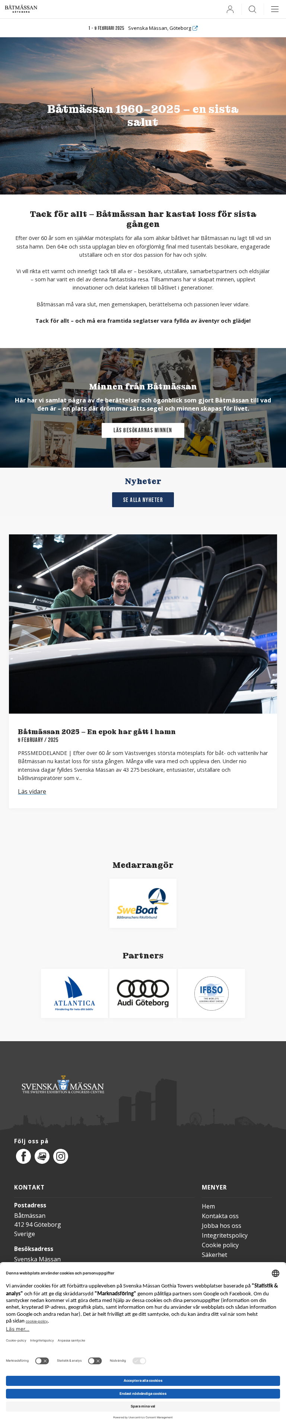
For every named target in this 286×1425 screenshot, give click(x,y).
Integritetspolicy (225, 1235)
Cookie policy (220, 1245)
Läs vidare (32, 791)
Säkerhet (214, 1255)
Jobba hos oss (221, 1226)
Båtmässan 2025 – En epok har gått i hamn (97, 731)
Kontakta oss (220, 1216)
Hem (208, 1206)
